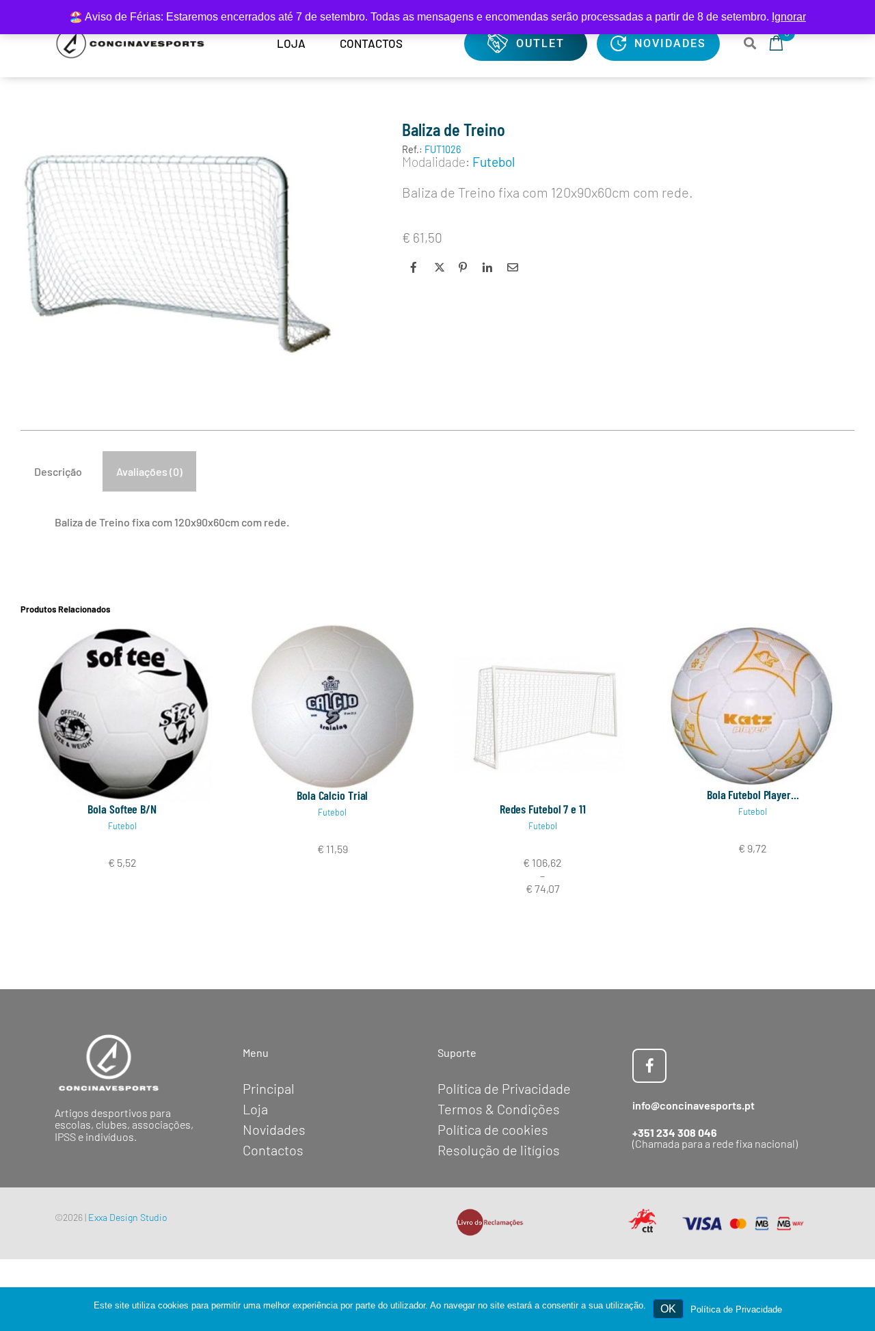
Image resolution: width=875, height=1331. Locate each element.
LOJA (291, 43)
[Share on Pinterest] (462, 267)
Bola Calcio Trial (332, 795)
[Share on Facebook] (413, 267)
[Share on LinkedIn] (486, 267)
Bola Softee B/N (122, 808)
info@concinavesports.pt (693, 1105)
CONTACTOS (371, 43)
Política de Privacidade (736, 1309)
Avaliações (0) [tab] (149, 471)
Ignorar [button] (789, 17)
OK (668, 1309)
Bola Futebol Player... (753, 794)
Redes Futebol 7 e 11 (543, 808)
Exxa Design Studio (127, 1217)
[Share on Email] (510, 267)
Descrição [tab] (58, 471)
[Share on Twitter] (438, 267)
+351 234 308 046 (674, 1132)
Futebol (122, 825)
